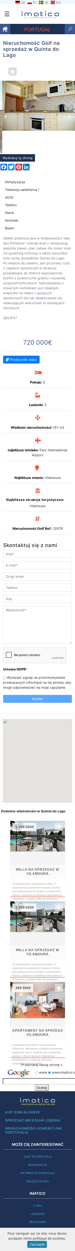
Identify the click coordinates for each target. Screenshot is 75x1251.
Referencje (37, 1208)
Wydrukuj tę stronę (17, 135)
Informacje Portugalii (37, 1150)
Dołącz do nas (37, 1159)
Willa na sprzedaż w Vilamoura (37, 849)
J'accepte (37, 1244)
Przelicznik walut (23, 337)
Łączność (37, 1191)
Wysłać (37, 676)
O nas (37, 1183)
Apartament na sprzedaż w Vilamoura (37, 1010)
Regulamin (37, 1199)
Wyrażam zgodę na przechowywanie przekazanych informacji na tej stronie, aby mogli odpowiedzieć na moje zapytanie (37, 660)
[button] (5, 106)
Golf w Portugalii (37, 1134)
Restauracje (37, 1142)
